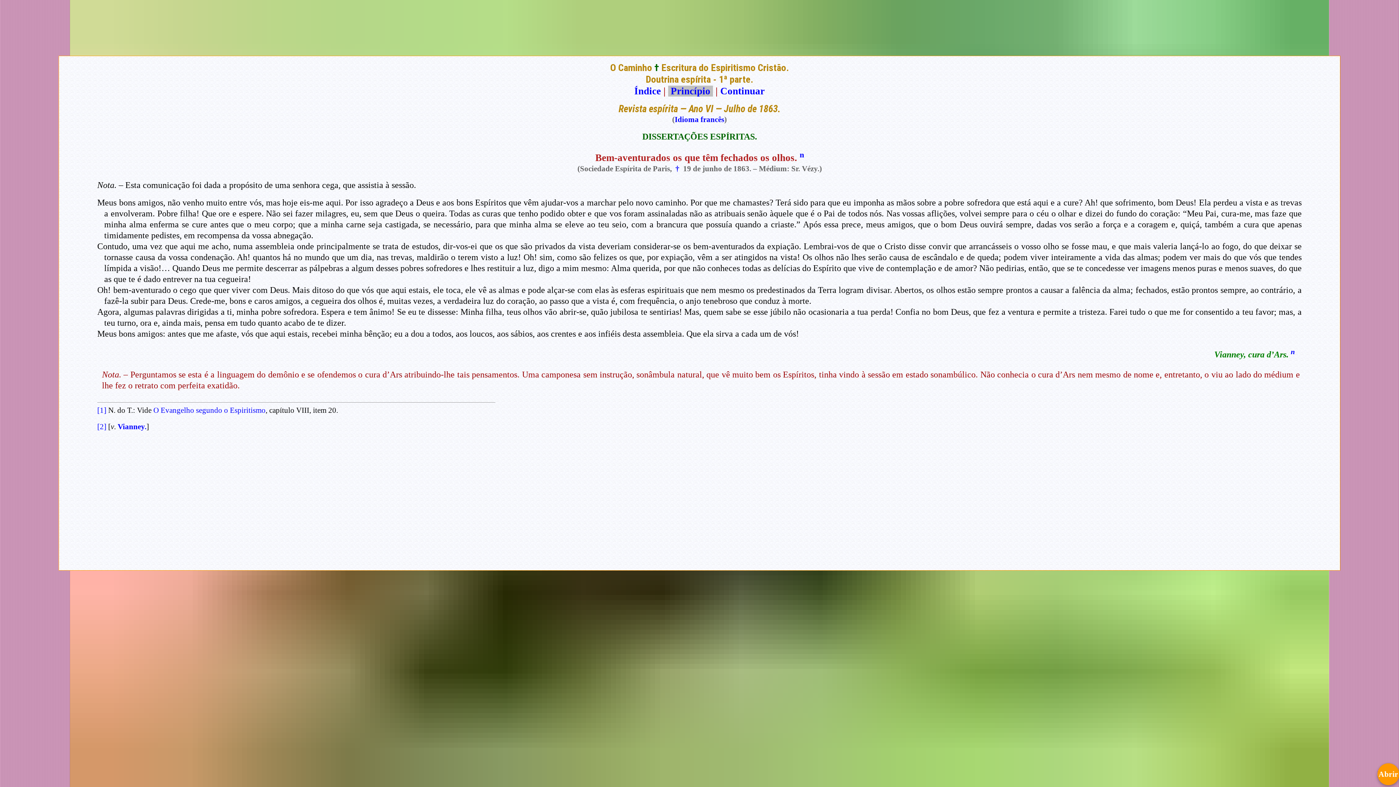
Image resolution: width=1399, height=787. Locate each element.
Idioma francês (699, 119)
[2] (101, 426)
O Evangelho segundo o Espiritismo (209, 410)
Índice (647, 91)
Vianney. (132, 426)
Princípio (690, 91)
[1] (101, 410)
